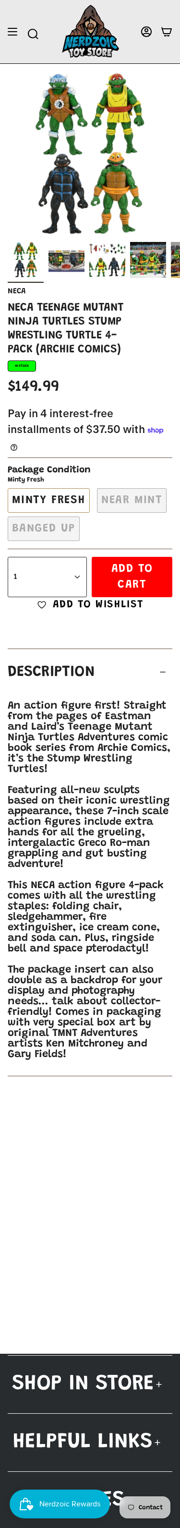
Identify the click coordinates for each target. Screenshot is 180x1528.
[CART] (166, 32)
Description (51, 672)
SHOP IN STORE (83, 1384)
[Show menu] (12, 32)
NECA (16, 291)
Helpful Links (83, 1442)
